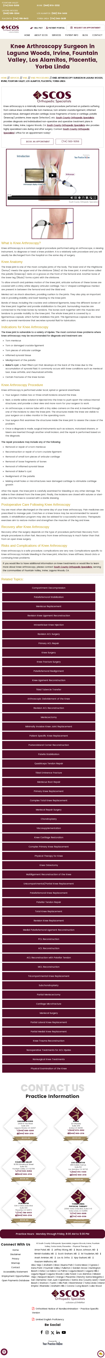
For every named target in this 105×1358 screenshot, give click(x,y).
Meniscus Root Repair (48, 782)
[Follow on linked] (58, 1333)
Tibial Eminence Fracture (48, 772)
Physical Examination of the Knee (49, 1068)
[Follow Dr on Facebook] (41, 1333)
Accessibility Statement (15, 1271)
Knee (25, 77)
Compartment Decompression (48, 587)
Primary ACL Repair (48, 643)
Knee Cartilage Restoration (48, 837)
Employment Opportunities (15, 1276)
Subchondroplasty (49, 985)
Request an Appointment (87, 27)
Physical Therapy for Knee (49, 855)
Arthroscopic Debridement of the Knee (48, 698)
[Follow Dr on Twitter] (52, 1333)
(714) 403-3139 (79, 1216)
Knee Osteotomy (49, 865)
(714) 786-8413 (20, 18)
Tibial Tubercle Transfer (48, 689)
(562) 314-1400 (59, 13)
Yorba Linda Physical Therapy (78, 1205)
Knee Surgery (49, 652)
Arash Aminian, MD (43, 1257)
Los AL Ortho (63, 1257)
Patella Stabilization (48, 754)
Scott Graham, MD (67, 1253)
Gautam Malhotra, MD (45, 1261)
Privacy (15, 1258)
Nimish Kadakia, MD (44, 1253)
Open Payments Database (15, 1280)
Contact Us (52, 1091)
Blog (85, 35)
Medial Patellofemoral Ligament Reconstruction (48, 929)
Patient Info (71, 35)
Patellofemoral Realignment (48, 671)
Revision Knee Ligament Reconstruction (48, 615)
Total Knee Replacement (48, 911)
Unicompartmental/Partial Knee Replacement (49, 883)
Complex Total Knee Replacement (48, 800)
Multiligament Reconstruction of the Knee (48, 874)
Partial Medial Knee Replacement (49, 1031)
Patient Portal (57, 28)
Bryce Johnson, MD (85, 1249)
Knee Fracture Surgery (49, 661)
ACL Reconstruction (48, 948)
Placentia (23, 1203)
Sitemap (15, 1263)
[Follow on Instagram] (47, 1333)
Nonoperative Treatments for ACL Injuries (49, 1050)
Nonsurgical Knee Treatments (49, 1059)
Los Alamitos (78, 1162)
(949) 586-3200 (11, 13)
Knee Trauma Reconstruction (48, 1040)
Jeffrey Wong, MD (63, 1249)
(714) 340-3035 (58, 18)
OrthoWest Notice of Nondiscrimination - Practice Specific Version (65, 1310)
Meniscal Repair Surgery (49, 809)
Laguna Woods (25, 1121)
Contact (97, 35)
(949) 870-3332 (51, 5)
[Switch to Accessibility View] (4, 1351)
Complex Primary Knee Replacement (49, 846)
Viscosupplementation (49, 828)
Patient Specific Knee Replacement (48, 735)
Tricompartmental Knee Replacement (48, 976)
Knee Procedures (40, 77)
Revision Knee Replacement (49, 920)
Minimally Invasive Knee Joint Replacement (48, 726)
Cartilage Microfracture (48, 1003)
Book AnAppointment (25, 1139)
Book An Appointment (38, 141)
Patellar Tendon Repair (48, 902)
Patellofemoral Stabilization (49, 597)
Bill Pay (38, 28)
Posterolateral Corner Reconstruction (48, 745)
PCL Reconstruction (48, 939)
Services (56, 35)
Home (27, 35)
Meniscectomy (49, 717)
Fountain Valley (23, 1162)
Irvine (76, 1121)
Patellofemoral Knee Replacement (49, 892)
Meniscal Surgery (49, 1013)
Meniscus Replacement (48, 606)
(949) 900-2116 (26, 1133)
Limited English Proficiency (50, 1319)
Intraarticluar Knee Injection (49, 624)
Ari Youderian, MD (89, 1253)
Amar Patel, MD (42, 1249)
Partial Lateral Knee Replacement (48, 1022)
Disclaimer (15, 1254)
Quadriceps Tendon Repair (48, 763)
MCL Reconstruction (48, 966)
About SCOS (41, 35)
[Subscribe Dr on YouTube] (63, 1333)
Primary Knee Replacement (49, 791)
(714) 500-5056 (11, 5)
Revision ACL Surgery (49, 634)
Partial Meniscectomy (48, 994)
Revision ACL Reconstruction (48, 708)
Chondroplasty (49, 819)
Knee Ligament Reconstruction (48, 680)
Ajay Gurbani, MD (82, 1257)
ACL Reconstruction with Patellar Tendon (49, 957)
